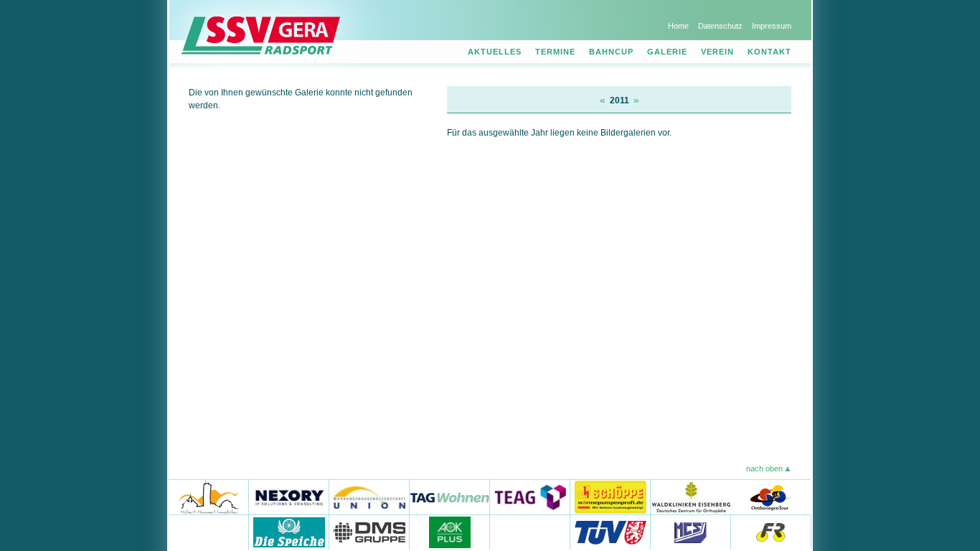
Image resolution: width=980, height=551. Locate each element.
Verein (717, 51)
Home (678, 26)
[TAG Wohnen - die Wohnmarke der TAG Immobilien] (450, 496)
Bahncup (611, 51)
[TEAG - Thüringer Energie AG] (530, 496)
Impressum (771, 26)
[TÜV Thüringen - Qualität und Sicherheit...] (610, 532)
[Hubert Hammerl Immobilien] (209, 496)
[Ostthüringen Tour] (770, 496)
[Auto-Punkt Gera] (530, 532)
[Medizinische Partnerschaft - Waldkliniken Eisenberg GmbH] (690, 496)
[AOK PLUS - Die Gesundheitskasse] (450, 532)
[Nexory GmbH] (289, 496)
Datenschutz (720, 26)
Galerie (667, 51)
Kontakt (769, 51)
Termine (555, 51)
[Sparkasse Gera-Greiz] (209, 532)
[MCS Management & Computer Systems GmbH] (691, 532)
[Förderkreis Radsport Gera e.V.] (771, 532)
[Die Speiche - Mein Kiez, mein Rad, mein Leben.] (289, 532)
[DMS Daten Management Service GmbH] (369, 532)
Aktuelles (495, 51)
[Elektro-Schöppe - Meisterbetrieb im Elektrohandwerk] (610, 496)
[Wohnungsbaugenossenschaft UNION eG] (369, 496)
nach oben (764, 468)
